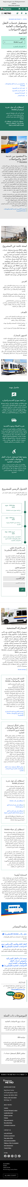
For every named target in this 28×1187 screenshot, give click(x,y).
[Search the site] (23, 8)
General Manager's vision (10, 1110)
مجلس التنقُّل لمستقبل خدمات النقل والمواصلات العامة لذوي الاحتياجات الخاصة (14, 768)
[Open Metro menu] (2, 13)
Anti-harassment (8, 1145)
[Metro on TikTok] (19, 1156)
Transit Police (7, 1148)
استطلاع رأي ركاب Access (16, 801)
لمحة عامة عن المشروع (19, 88)
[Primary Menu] (26, 8)
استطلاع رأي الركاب (17, 121)
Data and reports (8, 1120)
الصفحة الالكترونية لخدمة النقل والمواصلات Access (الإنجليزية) (15, 210)
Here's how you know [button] (14, 5)
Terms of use (6, 1167)
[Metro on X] (8, 1156)
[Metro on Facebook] (5, 1156)
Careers (6, 1108)
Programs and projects (15, 19)
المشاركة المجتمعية (20, 93)
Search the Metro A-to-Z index (13, 1075)
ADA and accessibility (10, 1140)
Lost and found (8, 1133)
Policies (6, 1118)
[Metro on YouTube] (15, 1156)
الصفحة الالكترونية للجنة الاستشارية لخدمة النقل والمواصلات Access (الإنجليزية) (14, 713)
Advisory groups (8, 1115)
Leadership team (8, 1113)
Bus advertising (8, 1123)
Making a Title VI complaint (11, 1143)
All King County (10, 1175)
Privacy (5, 1165)
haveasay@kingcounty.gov (18, 989)
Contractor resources (9, 1125)
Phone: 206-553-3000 (10, 1097)
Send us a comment (9, 1135)
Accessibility (6, 1163)
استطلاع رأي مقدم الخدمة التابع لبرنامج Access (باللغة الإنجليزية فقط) (13, 812)
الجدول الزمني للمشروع (18, 90)
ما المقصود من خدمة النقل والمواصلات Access (15, 84)
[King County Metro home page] (9, 1082)
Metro (25, 19)
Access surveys (22, 669)
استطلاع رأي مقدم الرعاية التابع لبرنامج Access (15, 806)
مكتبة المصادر (21, 95)
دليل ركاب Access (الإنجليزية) (15, 934)
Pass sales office (8, 1138)
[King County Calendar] (19, 8)
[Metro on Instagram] (12, 1156)
